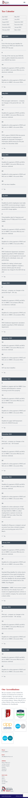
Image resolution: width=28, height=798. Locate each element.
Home (3, 777)
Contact (3, 783)
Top (4, 87)
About (3, 778)
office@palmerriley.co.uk (7, 756)
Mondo (6, 796)
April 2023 (5, 17)
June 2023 (5, 19)
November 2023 (19, 25)
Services (3, 780)
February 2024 (6, 30)
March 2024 (18, 30)
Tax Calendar (5, 782)
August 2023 (5, 22)
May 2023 (17, 17)
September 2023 (19, 22)
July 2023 (17, 19)
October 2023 (5, 25)
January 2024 (18, 27)
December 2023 (6, 27)
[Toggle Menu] (24, 2)
